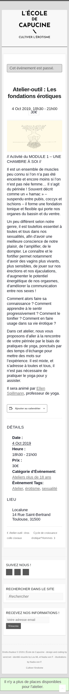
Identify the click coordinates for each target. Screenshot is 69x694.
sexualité (49, 488)
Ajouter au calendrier (27, 408)
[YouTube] (26, 572)
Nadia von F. (47, 657)
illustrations (60, 657)
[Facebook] (9, 572)
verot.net (7, 657)
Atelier (17, 488)
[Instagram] (17, 572)
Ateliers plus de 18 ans (31, 477)
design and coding (55, 652)
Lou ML (35, 657)
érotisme (32, 488)
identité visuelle (20, 657)
